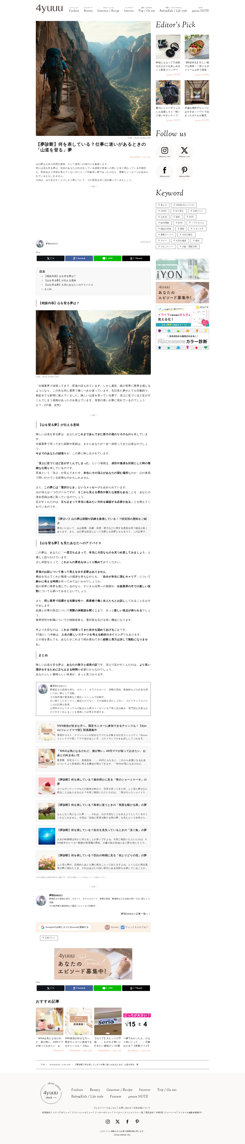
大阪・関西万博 (189, 246)
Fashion (77, 1090)
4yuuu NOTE (138, 1096)
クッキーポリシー (103, 1112)
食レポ (164, 205)
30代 (180, 223)
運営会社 (150, 1112)
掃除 (182, 229)
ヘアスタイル (198, 223)
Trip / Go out (167, 1090)
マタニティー (167, 246)
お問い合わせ (125, 1108)
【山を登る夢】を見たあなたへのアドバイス (68, 284)
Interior (144, 1090)
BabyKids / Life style (87, 1096)
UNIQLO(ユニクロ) (185, 205)
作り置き (180, 211)
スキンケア (198, 229)
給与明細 (165, 223)
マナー (164, 240)
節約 (178, 217)
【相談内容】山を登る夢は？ (60, 276)
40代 (191, 217)
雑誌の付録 (166, 229)
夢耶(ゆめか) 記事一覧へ (134, 913)
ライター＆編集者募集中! (190, 1112)
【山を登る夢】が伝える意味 (60, 280)
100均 (163, 211)
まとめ (48, 289)
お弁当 (164, 217)
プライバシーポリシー (82, 1112)
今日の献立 (187, 234)
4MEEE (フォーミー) (166, 1112)
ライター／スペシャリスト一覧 (128, 1112)
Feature (115, 1096)
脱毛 (197, 240)
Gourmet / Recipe (119, 1090)
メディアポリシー (61, 1112)
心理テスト (50, 938)
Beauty (95, 1090)
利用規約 (46, 1112)
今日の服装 (181, 240)
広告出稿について (142, 1108)
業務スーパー (167, 234)
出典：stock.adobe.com (139, 138)
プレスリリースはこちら (105, 1108)
